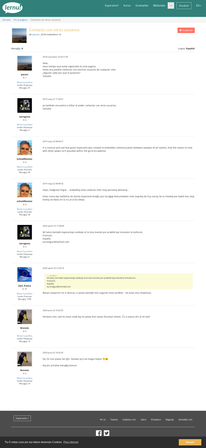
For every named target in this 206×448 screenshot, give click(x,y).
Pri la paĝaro (20, 19)
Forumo (6, 19)
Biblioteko (159, 5)
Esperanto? (112, 5)
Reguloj (170, 419)
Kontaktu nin (185, 419)
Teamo (114, 419)
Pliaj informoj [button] (70, 442)
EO (198, 5)
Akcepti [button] (190, 442)
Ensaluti (184, 5)
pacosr (36, 34)
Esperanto (21, 418)
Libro (143, 419)
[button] (171, 5)
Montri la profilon (24, 82)
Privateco (156, 419)
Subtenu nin (129, 419)
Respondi (187, 30)
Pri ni (103, 419)
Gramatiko (142, 5)
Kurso (127, 5)
